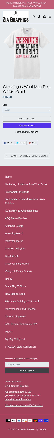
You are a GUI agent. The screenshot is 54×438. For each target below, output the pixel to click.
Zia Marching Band (15, 316)
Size (5, 105)
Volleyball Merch (14, 241)
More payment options (27, 132)
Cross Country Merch (17, 263)
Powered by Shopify (36, 429)
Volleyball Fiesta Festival (18, 271)
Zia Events (21, 429)
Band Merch (12, 256)
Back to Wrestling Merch (29, 156)
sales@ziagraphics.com (18, 399)
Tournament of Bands (17, 191)
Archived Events (14, 225)
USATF (9, 331)
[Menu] (49, 16)
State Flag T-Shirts (15, 286)
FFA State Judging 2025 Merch (22, 301)
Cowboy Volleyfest (15, 248)
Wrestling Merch (14, 233)
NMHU (8, 278)
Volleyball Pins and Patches (20, 309)
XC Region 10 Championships (21, 210)
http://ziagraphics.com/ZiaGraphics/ (24, 405)
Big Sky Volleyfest (15, 339)
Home (8, 176)
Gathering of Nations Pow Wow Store (26, 184)
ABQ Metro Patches (16, 218)
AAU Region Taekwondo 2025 (21, 324)
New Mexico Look (15, 293)
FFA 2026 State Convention (20, 346)
